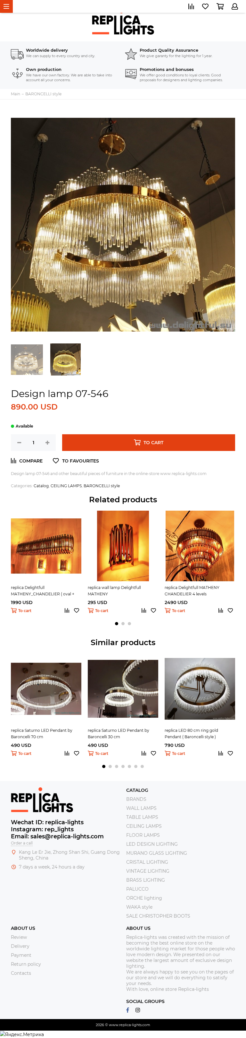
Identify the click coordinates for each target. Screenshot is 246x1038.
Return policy (26, 964)
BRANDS (136, 799)
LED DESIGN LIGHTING (152, 844)
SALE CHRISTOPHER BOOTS (158, 916)
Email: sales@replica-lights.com (57, 836)
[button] (116, 623)
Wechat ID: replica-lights (47, 822)
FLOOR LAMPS (143, 835)
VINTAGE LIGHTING (147, 871)
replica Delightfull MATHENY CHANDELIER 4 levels (192, 590)
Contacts (21, 973)
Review (19, 937)
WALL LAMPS (141, 808)
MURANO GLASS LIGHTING (156, 853)
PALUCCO (137, 889)
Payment (21, 955)
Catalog (41, 485)
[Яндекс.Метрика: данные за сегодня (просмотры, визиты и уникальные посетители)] (22, 1034)
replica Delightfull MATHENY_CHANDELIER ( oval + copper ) (42, 591)
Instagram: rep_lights (42, 829)
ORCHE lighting (144, 898)
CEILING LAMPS (66, 485)
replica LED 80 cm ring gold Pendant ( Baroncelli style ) (191, 733)
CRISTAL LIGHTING (147, 862)
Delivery (20, 946)
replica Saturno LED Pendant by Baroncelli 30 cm (118, 733)
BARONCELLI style (102, 485)
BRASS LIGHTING (145, 880)
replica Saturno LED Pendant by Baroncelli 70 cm (41, 733)
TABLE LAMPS (142, 817)
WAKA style (139, 907)
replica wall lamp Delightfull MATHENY (114, 590)
